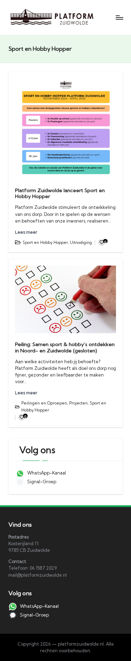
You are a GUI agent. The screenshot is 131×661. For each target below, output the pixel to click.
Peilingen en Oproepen (44, 403)
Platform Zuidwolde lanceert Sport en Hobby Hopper (60, 193)
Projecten (78, 403)
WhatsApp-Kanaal (46, 473)
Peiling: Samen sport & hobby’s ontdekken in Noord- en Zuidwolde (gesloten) (65, 347)
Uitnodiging (81, 242)
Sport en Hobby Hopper (45, 242)
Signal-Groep (41, 481)
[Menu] (119, 17)
